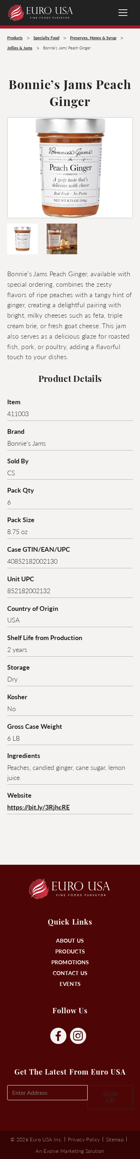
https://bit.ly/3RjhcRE (38, 806)
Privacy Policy (84, 1139)
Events (70, 983)
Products (70, 951)
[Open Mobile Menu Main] (123, 12)
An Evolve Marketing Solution (70, 1150)
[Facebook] (58, 1036)
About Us (70, 940)
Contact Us (70, 973)
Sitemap (115, 1139)
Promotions (70, 962)
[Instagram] (78, 1036)
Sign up (110, 1097)
